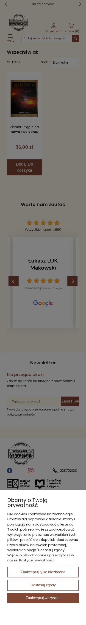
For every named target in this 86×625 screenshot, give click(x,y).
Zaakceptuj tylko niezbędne (43, 572)
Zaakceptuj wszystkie (43, 598)
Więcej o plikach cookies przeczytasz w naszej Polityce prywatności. (40, 558)
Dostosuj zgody (43, 585)
